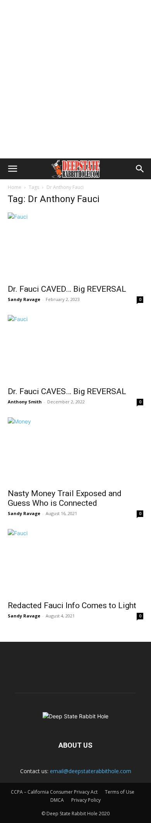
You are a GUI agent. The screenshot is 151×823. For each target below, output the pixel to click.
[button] (12, 168)
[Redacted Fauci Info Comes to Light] (75, 562)
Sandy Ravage (24, 299)
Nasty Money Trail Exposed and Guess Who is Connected (65, 498)
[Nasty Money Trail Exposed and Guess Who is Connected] (75, 450)
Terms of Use (119, 792)
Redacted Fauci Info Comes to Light (72, 605)
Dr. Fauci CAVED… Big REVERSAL (67, 289)
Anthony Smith (25, 402)
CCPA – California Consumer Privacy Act (54, 792)
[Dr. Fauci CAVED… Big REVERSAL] (75, 246)
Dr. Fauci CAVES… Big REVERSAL (67, 391)
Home (14, 187)
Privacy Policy (86, 800)
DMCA (57, 800)
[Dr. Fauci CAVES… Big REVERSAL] (75, 348)
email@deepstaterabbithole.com (90, 771)
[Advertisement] (75, 79)
